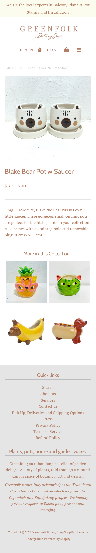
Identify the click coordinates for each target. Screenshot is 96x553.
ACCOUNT (27, 50)
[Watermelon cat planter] (69, 301)
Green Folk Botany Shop (48, 532)
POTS (21, 68)
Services (48, 400)
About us (48, 393)
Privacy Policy (48, 425)
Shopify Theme (74, 532)
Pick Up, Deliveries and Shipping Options (48, 412)
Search (48, 387)
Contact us (48, 406)
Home (9, 68)
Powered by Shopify (57, 539)
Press (48, 418)
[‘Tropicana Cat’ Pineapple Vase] (26, 301)
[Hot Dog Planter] (69, 349)
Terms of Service (47, 431)
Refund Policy (48, 437)
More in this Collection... (48, 254)
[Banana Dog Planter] (26, 349)
